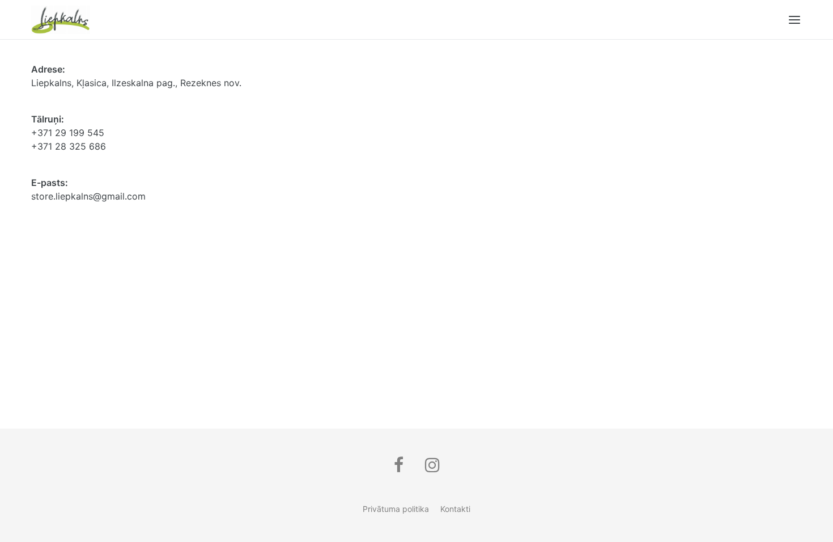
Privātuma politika (396, 509)
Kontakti (455, 509)
